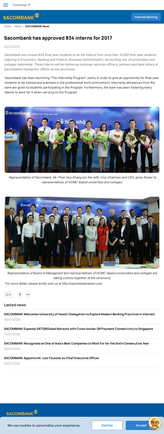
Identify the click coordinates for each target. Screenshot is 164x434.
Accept (141, 425)
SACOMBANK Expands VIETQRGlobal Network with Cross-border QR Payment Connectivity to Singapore (78, 329)
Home (7, 26)
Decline (107, 425)
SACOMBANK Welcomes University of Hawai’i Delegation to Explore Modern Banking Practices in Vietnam (79, 314)
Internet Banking (146, 17)
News (18, 26)
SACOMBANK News (37, 26)
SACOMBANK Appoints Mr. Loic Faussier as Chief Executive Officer (51, 358)
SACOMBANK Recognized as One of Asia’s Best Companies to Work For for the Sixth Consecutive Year (76, 343)
